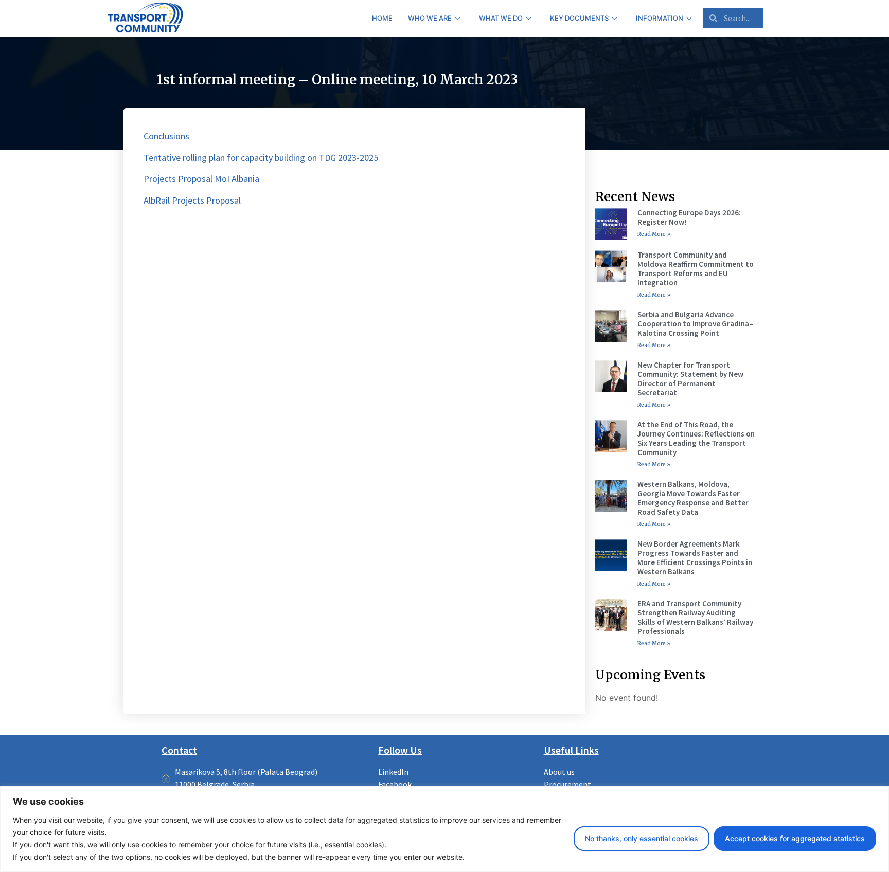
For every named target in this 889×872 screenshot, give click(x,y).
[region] (444, 829)
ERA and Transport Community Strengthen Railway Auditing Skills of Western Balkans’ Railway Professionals (695, 617)
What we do (501, 18)
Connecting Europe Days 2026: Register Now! (689, 217)
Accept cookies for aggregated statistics (795, 838)
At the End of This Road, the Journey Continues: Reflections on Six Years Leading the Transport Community (696, 438)
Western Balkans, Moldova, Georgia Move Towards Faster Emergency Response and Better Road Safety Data (693, 498)
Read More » (653, 234)
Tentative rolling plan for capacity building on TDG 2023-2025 (261, 158)
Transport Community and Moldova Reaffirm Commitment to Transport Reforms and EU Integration (695, 268)
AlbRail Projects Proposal (192, 200)
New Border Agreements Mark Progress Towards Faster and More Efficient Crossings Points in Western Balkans (694, 557)
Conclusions (166, 136)
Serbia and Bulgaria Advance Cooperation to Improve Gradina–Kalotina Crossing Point (695, 324)
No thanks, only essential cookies (641, 838)
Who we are (430, 18)
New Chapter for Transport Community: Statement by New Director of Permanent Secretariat (690, 378)
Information (659, 18)
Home (382, 18)
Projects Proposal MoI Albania (201, 179)
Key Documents (579, 18)
